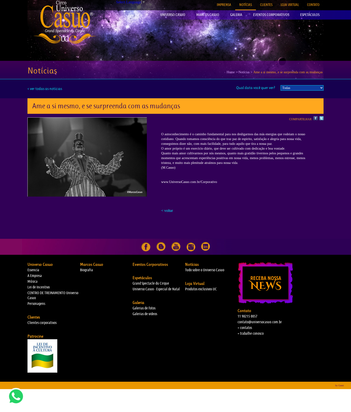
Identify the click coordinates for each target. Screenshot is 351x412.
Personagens (36, 303)
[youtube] (176, 250)
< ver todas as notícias (44, 88)
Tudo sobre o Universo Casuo (204, 269)
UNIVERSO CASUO (172, 14)
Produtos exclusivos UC (201, 289)
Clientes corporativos (42, 322)
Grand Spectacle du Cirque (151, 283)
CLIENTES (266, 4)
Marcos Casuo (91, 264)
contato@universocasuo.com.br (260, 321)
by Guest (339, 385)
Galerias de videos (145, 313)
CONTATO (313, 4)
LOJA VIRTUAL (290, 4)
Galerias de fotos (144, 308)
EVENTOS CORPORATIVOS (271, 14)
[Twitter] (321, 119)
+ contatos (245, 327)
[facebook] (146, 250)
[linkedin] (205, 250)
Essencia (33, 269)
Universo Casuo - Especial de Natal (156, 289)
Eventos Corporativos (150, 264)
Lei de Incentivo (38, 287)
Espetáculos (142, 277)
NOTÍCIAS (245, 4)
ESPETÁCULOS (309, 14)
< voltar (167, 211)
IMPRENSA (224, 4)
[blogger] (161, 250)
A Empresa (34, 275)
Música (32, 281)
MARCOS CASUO (207, 14)
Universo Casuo (40, 264)
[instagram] (191, 250)
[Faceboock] (315, 119)
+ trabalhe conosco (251, 333)
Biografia (86, 269)
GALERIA (236, 14)
